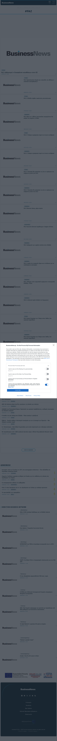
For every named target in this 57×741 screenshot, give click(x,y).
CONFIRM (18, 390)
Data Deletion (20, 395)
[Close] (54, 345)
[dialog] (28, 370)
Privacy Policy (37, 395)
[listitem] (28, 365)
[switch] (47, 369)
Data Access (28, 395)
